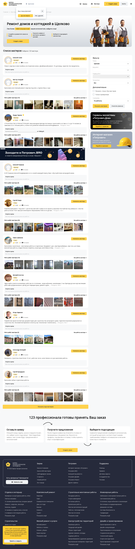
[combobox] (111, 63)
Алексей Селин (17, 58)
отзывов (25, 62)
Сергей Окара (17, 200)
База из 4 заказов (42, 468)
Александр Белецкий (19, 350)
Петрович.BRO (72, 471)
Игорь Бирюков (18, 312)
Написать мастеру (79, 59)
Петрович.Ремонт (73, 480)
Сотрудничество (104, 477)
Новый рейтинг (41, 480)
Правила (102, 471)
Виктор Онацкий (18, 79)
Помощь (102, 468)
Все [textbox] (95, 83)
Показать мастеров (101, 106)
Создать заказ (18, 41)
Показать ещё (10, 516)
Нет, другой (39, 16)
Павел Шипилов (18, 238)
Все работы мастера (80, 98)
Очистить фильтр (117, 106)
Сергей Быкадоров (19, 372)
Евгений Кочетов (18, 275)
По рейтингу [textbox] (98, 101)
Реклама (102, 480)
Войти (124, 4)
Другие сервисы (73, 483)
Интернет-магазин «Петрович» (78, 468)
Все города (40, 483)
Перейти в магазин (102, 146)
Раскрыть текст (65, 125)
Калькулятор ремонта (75, 474)
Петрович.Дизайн (73, 477)
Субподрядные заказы (44, 474)
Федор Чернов (17, 115)
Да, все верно (25, 16)
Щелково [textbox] (97, 63)
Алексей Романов (18, 165)
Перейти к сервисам (102, 126)
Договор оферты (104, 474)
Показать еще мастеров (45, 407)
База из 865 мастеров (44, 471)
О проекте (40, 477)
